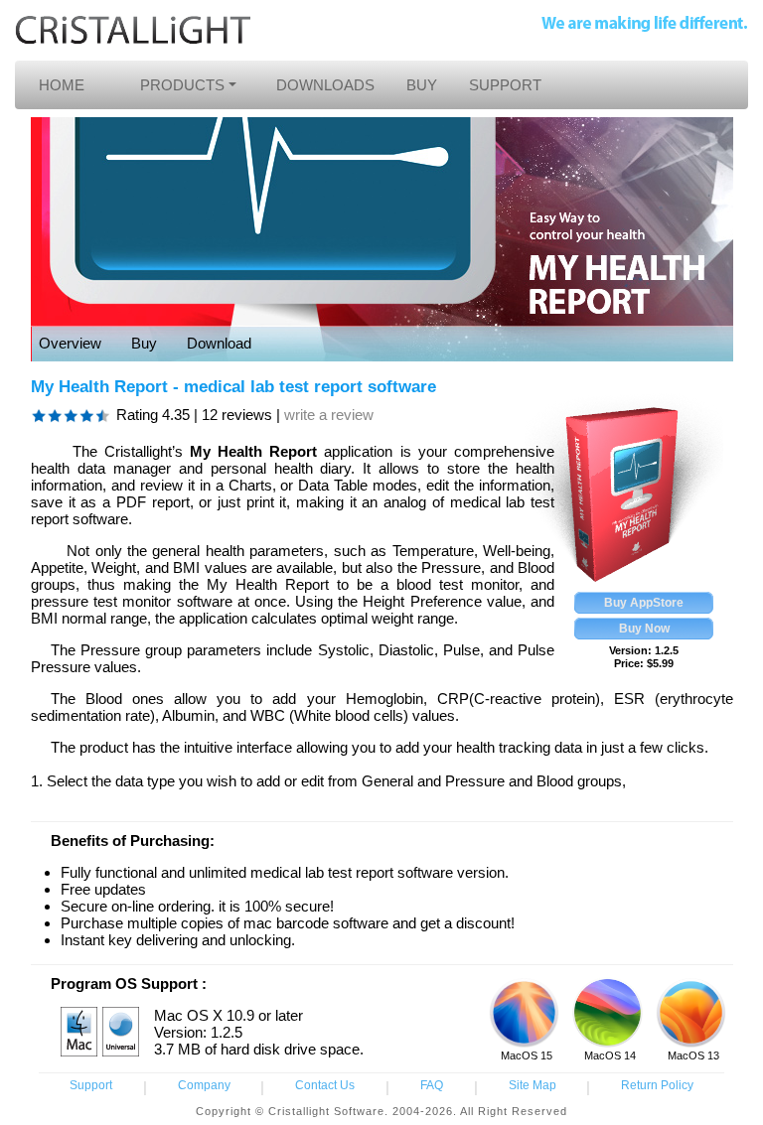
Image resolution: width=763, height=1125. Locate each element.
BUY (421, 84)
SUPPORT (505, 84)
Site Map (532, 1085)
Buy (144, 343)
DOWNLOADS (325, 84)
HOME (61, 84)
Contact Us (325, 1085)
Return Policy (657, 1085)
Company (204, 1085)
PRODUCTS (182, 84)
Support (91, 1085)
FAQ (431, 1085)
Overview (70, 343)
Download (219, 343)
